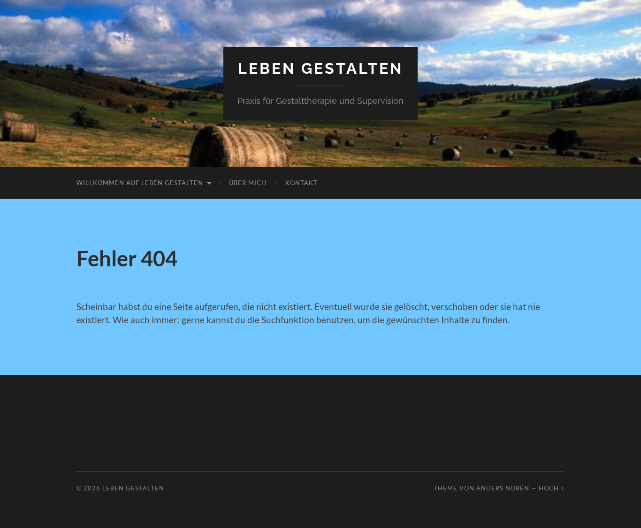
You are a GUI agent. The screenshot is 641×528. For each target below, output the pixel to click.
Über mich (248, 182)
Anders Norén (502, 488)
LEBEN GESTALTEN (320, 68)
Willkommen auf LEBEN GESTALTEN (139, 182)
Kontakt (301, 182)
